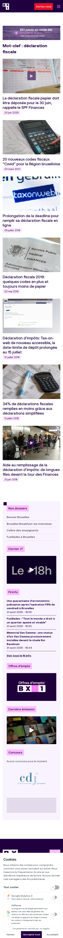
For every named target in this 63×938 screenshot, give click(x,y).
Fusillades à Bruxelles (21, 537)
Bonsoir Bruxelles (18, 517)
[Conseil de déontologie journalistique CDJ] (31, 778)
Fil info (13, 592)
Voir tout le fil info (19, 656)
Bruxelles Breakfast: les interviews (29, 524)
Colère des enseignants (22, 530)
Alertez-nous (43, 6)
